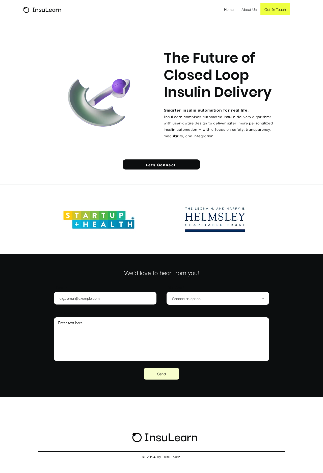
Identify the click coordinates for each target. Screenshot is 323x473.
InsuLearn (171, 436)
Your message (67, 312)
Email (60, 287)
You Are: (175, 287)
